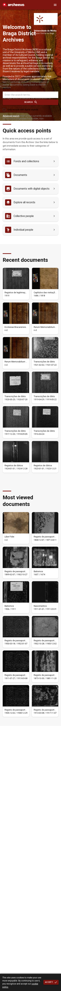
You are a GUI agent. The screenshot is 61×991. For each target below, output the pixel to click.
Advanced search (11, 116)
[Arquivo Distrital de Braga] (14, 5)
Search (28, 102)
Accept (49, 982)
